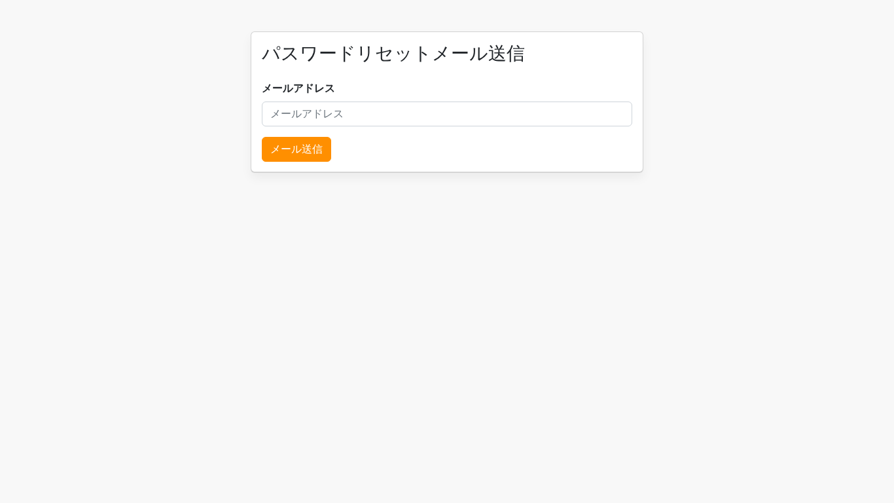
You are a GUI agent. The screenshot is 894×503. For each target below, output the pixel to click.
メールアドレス (298, 88)
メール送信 (296, 149)
